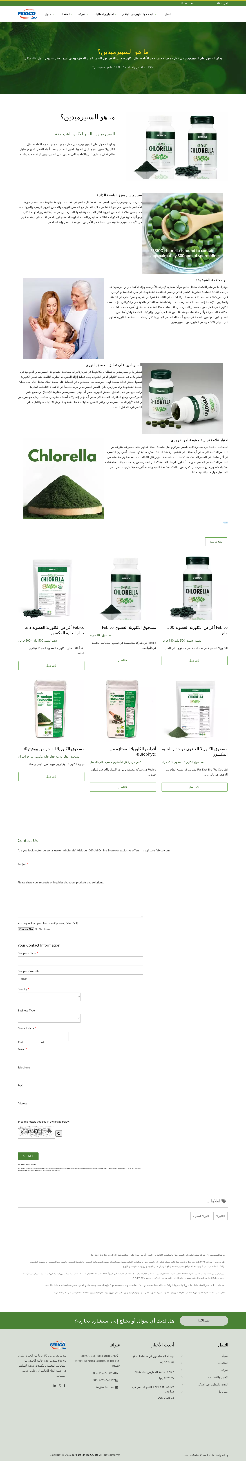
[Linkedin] (54, 1386)
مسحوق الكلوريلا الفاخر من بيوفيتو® (54, 748)
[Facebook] (64, 1386)
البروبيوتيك (109, 1292)
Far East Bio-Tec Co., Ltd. (85, 1455)
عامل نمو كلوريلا (142, 1292)
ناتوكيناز (118, 1292)
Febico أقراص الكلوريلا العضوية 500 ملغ (197, 629)
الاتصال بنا (57, 1292)
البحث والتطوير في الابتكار (138, 14)
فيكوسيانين (129, 1292)
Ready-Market (192, 1455)
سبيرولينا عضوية (171, 1292)
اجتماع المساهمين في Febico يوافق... (151, 1356)
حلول (48, 14)
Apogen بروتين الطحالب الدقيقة (88, 1292)
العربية (224, 3)
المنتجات (65, 14)
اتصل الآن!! (204, 1320)
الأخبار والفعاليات (104, 14)
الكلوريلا (220, 1216)
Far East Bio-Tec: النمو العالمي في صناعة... (153, 1389)
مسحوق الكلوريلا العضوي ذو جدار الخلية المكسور (195, 751)
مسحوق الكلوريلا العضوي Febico (129, 627)
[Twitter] (60, 1386)
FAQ (118, 67)
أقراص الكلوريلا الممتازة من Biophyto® (133, 751)
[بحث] (181, 3)
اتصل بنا (166, 14)
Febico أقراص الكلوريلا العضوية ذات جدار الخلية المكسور (54, 629)
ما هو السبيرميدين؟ (102, 67)
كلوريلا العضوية (201, 1216)
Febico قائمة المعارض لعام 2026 (154, 1372)
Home (150, 67)
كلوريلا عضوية (156, 1292)
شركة (82, 14)
